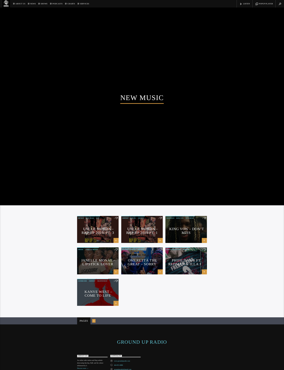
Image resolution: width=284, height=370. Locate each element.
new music (90, 228)
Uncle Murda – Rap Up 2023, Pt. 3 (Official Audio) (98, 243)
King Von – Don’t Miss (186, 241)
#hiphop (125, 228)
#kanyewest (102, 291)
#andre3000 (82, 291)
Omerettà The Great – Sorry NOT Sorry (142, 274)
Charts (71, 4)
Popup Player (265, 4)
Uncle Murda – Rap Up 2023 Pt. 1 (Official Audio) (142, 243)
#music (133, 228)
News (33, 4)
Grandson (170, 228)
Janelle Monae (91, 260)
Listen (246, 4)
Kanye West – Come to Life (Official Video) (97, 306)
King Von (179, 228)
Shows (44, 4)
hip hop (81, 228)
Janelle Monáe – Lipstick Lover (98, 273)
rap (97, 228)
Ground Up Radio (142, 352)
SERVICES (84, 4)
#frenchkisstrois (173, 260)
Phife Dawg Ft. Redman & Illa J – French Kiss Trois (186, 274)
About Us (20, 4)
